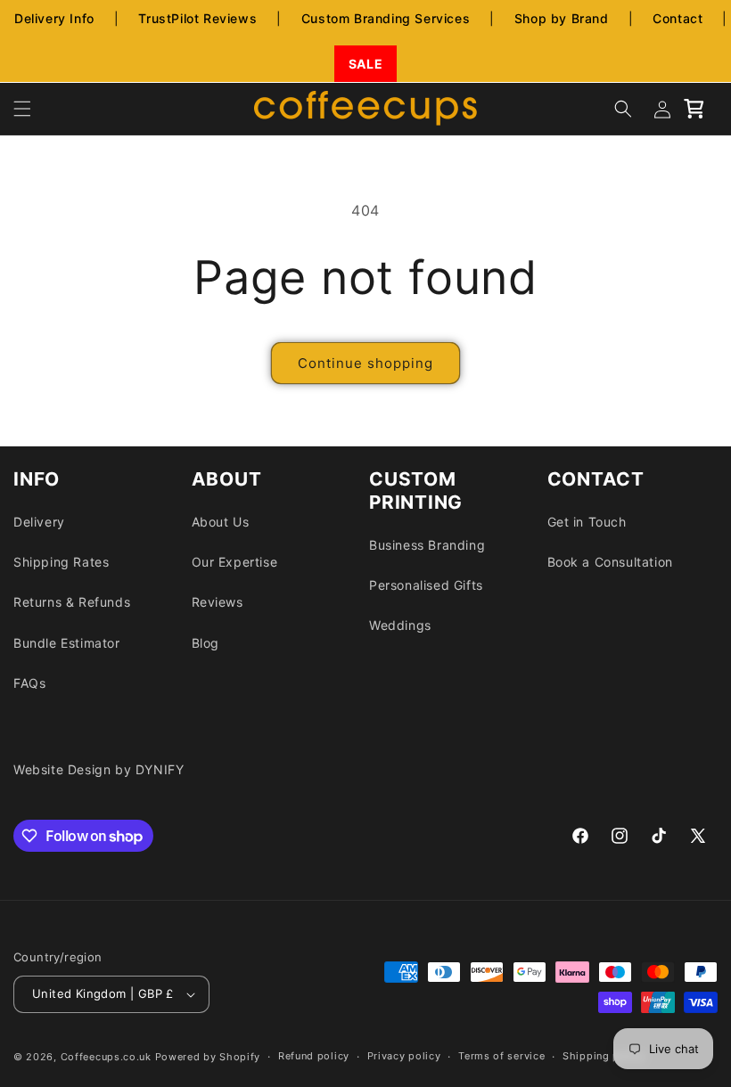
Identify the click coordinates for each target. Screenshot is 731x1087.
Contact (677, 18)
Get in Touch (587, 521)
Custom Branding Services (385, 18)
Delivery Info (54, 18)
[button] (22, 108)
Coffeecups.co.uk (106, 1056)
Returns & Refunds (71, 601)
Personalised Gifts (426, 585)
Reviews (217, 601)
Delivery (39, 521)
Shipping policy (604, 1056)
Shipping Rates (61, 561)
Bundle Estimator (66, 642)
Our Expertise (235, 561)
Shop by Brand (561, 18)
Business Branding (427, 544)
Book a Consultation (610, 561)
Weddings (400, 625)
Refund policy (313, 1056)
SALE (365, 63)
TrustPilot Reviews (197, 18)
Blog (205, 642)
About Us (221, 521)
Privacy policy (404, 1056)
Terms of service (501, 1056)
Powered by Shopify (208, 1056)
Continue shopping (365, 363)
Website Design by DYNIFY (98, 769)
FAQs (29, 683)
